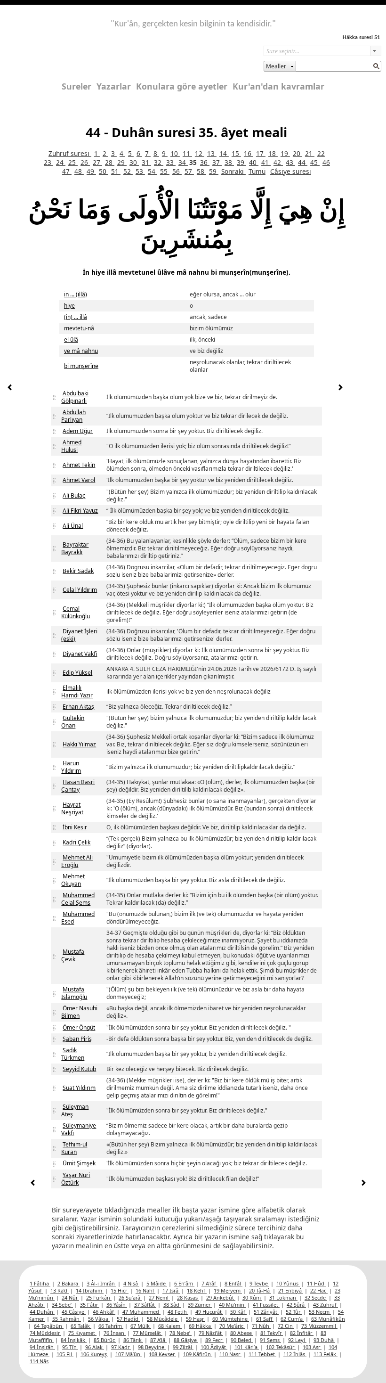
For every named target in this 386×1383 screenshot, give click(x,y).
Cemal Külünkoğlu (75, 612)
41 (266, 162)
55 (164, 171)
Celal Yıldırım (80, 590)
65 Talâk (81, 1325)
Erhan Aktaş (78, 707)
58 (201, 171)
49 (91, 171)
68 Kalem (170, 1325)
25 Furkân (99, 1297)
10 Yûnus (288, 1283)
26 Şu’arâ (130, 1297)
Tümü (257, 171)
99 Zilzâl (183, 1346)
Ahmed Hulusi (71, 446)
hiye (69, 306)
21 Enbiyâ (290, 1290)
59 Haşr (195, 1318)
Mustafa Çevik (72, 955)
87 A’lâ (158, 1339)
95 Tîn (70, 1346)
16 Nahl (145, 1290)
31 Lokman (283, 1297)
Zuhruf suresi (69, 153)
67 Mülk (140, 1325)
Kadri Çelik (76, 842)
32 (158, 162)
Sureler (76, 86)
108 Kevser (162, 1354)
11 (187, 153)
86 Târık (133, 1339)
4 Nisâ (131, 1283)
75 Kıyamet (82, 1332)
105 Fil (64, 1354)
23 (48, 162)
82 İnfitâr (302, 1332)
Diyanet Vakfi (80, 654)
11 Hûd (316, 1283)
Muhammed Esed (78, 917)
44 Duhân (42, 1311)
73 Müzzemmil (319, 1325)
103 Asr (312, 1346)
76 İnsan (115, 1332)
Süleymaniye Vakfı (78, 1129)
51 (116, 171)
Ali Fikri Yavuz (80, 511)
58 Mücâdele (163, 1318)
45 (315, 162)
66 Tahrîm (110, 1325)
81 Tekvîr (271, 1332)
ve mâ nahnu (81, 351)
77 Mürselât (147, 1332)
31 (146, 162)
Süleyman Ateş (74, 1110)
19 (285, 153)
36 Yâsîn (116, 1304)
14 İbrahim (90, 1290)
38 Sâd (172, 1304)
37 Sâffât (145, 1304)
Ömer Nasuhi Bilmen (79, 1012)
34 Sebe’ (62, 1304)
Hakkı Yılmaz (79, 744)
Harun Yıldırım (71, 767)
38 (229, 162)
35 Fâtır (89, 1304)
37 (217, 162)
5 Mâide (156, 1283)
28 (109, 162)
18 (273, 153)
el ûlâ (71, 340)
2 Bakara (68, 1283)
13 (212, 153)
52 (128, 171)
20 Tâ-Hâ (260, 1290)
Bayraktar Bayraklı (74, 548)
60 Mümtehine (230, 1318)
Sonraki (233, 171)
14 (224, 153)
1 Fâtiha (40, 1283)
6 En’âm (184, 1283)
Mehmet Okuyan (73, 880)
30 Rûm (252, 1297)
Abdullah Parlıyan (73, 416)
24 (60, 162)
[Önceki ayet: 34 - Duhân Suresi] (10, 388)
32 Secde (316, 1297)
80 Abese (241, 1332)
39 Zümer (200, 1304)
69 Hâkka (200, 1325)
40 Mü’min (232, 1304)
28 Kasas (188, 1297)
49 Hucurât (209, 1311)
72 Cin (286, 1325)
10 (175, 153)
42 (278, 162)
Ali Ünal (73, 526)
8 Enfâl (233, 1283)
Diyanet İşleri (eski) (79, 635)
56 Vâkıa (99, 1318)
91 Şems (270, 1339)
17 (260, 153)
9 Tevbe (259, 1283)
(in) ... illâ (75, 317)
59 (213, 171)
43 (290, 162)
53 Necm (320, 1311)
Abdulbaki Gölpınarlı (74, 397)
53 (140, 171)
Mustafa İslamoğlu (74, 993)
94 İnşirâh (42, 1346)
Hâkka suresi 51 (361, 38)
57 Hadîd (128, 1318)
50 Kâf (238, 1311)
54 (152, 171)
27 (97, 162)
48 (79, 171)
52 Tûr (294, 1311)
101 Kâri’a (246, 1346)
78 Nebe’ (180, 1332)
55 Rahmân (66, 1318)
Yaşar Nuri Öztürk (75, 1179)
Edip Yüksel (77, 673)
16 (248, 153)
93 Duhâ (324, 1339)
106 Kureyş (94, 1354)
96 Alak (94, 1346)
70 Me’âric (232, 1325)
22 (321, 153)
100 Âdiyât (214, 1346)
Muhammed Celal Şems (78, 899)
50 (103, 171)
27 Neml (159, 1297)
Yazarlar (113, 86)
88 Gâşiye (186, 1339)
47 (67, 171)
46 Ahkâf (104, 1311)
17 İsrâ (171, 1290)
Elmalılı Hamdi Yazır (77, 691)
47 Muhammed (141, 1311)
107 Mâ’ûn (128, 1354)
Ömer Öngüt (79, 1027)
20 (297, 153)
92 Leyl (297, 1339)
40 (253, 162)
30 (134, 162)
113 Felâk (326, 1354)
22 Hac (319, 1290)
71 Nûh (261, 1325)
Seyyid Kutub (79, 1069)
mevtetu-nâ (79, 328)
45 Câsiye (74, 1311)
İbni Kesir (75, 827)
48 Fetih (178, 1311)
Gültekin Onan (72, 721)
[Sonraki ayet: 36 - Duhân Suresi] (340, 388)
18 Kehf (197, 1290)
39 (241, 162)
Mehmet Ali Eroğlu (77, 861)
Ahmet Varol (79, 480)
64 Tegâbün (49, 1325)
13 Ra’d (59, 1290)
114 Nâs (39, 1361)
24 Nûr (70, 1297)
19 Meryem (228, 1290)
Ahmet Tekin (79, 465)
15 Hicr (120, 1290)
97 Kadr (121, 1346)
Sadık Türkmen (72, 1054)
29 (122, 162)
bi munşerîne (81, 366)
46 (326, 162)
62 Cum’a (292, 1318)
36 (204, 162)
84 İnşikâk (74, 1339)
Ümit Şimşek (79, 1163)
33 (171, 162)
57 (189, 171)
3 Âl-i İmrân (101, 1283)
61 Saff (264, 1318)
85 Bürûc (105, 1339)
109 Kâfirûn (197, 1354)
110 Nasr (230, 1354)
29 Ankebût (220, 1297)
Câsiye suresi (290, 171)
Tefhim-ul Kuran (74, 1148)
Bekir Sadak (78, 571)
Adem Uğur (78, 431)
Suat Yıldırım (79, 1088)
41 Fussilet (266, 1304)
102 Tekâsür (281, 1346)
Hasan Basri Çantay (78, 786)
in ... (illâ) (75, 294)
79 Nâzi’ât (211, 1332)
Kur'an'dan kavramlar (278, 86)
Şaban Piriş (77, 1039)
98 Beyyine (152, 1346)
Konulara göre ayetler (181, 86)
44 (302, 162)
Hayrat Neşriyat (72, 808)
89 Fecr (214, 1339)
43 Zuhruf (325, 1304)
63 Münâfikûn (328, 1318)
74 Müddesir (45, 1332)
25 (73, 162)
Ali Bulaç (74, 495)
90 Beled (242, 1339)
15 (236, 153)
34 (183, 162)
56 (177, 171)
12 (199, 153)
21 (309, 153)
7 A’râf (209, 1283)
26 (85, 162)
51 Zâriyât (266, 1311)
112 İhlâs (294, 1354)
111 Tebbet (262, 1354)
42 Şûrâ (296, 1304)
